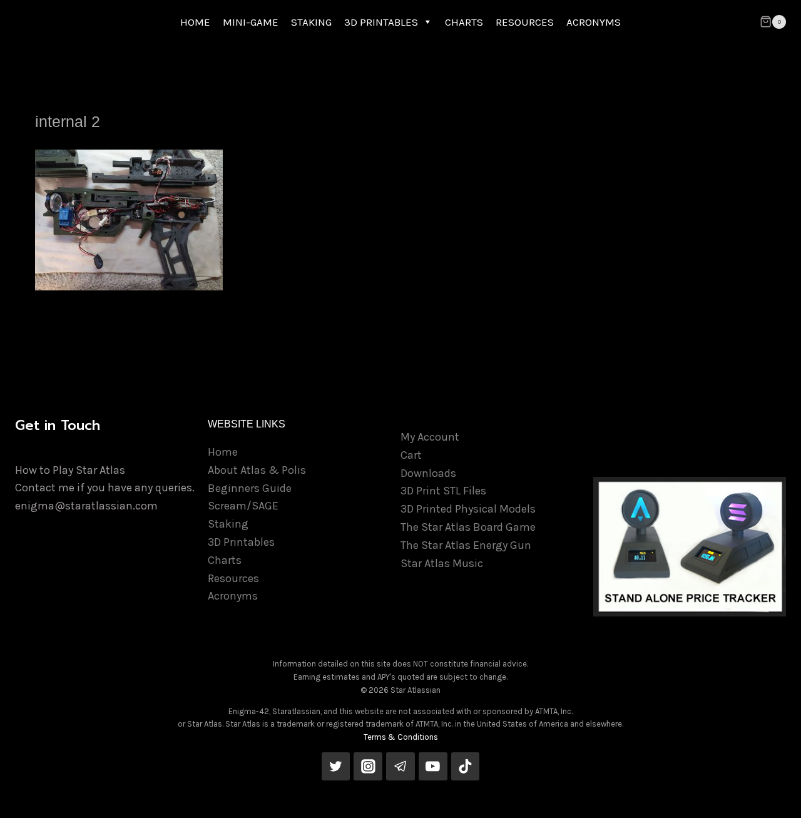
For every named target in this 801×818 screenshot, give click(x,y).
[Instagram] (368, 766)
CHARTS (464, 22)
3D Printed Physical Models (468, 509)
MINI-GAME (250, 22)
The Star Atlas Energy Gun (465, 545)
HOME (195, 22)
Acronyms (233, 596)
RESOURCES (525, 22)
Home (223, 452)
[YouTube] (433, 766)
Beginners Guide (250, 488)
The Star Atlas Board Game (468, 527)
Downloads (428, 473)
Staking (228, 524)
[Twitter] (336, 766)
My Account (429, 437)
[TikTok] (465, 766)
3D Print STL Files (443, 491)
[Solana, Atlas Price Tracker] (689, 546)
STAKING (311, 22)
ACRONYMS (593, 22)
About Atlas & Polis (257, 470)
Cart (411, 455)
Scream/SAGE (243, 506)
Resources (233, 578)
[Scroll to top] (772, 795)
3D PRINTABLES (381, 22)
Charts (225, 560)
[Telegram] (400, 766)
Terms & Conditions (401, 737)
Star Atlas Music (441, 563)
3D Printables (241, 542)
